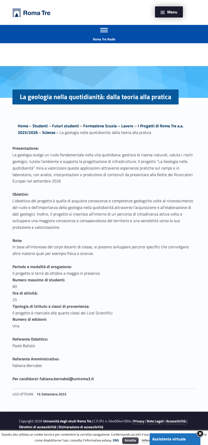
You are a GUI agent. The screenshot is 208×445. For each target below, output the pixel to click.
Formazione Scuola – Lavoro (108, 126)
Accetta (130, 440)
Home (23, 126)
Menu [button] (172, 12)
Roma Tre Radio (104, 39)
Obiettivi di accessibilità (37, 427)
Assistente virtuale (169, 439)
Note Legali (155, 421)
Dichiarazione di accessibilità (81, 427)
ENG (116, 440)
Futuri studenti (65, 126)
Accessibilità (176, 421)
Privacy (138, 421)
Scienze (48, 132)
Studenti (40, 126)
